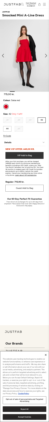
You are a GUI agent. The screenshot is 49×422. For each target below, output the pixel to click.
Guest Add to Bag (24, 188)
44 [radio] (7, 128)
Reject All (24, 409)
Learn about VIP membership (25, 175)
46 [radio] (19, 128)
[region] (24, 386)
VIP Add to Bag (24, 155)
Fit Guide (7, 136)
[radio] (6, 106)
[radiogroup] (24, 106)
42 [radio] (42, 120)
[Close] (46, 355)
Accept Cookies (24, 417)
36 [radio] (7, 120)
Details (7, 142)
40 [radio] (30, 120)
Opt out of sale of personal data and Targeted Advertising (24, 400)
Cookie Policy (23, 394)
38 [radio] (19, 120)
